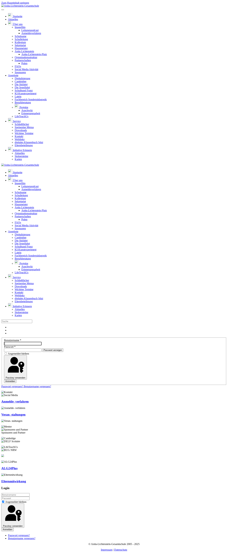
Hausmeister (21, 48)
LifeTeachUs (21, 116)
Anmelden (10, 381)
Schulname (20, 36)
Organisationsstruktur (26, 57)
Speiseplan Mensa (24, 127)
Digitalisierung (22, 78)
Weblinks (20, 139)
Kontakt (19, 136)
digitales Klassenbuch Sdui (29, 142)
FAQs (18, 66)
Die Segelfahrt (22, 87)
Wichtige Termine (24, 133)
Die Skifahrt (21, 84)
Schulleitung (21, 39)
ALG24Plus (9, 468)
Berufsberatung (23, 102)
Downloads (21, 130)
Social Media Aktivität (26, 69)
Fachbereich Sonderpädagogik (31, 99)
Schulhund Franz (24, 90)
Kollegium (20, 42)
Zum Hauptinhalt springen (15, 2)
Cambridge (20, 81)
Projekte (24, 107)
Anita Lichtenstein (24, 51)
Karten (18, 159)
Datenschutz (120, 549)
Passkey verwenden (15, 377)
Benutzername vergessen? (37, 386)
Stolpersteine (21, 156)
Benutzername (12, 340)
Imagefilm (20, 27)
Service (17, 121)
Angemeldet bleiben (18, 353)
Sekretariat (20, 45)
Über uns (18, 24)
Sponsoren (20, 72)
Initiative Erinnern (22, 150)
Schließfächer (22, 124)
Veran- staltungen (13, 414)
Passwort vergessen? (12, 386)
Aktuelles (13, 19)
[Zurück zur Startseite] (20, 5)
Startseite (17, 16)
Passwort (10, 346)
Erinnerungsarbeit (30, 113)
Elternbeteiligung (24, 145)
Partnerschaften (23, 60)
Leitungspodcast (30, 30)
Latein (18, 96)
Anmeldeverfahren (31, 33)
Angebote (13, 75)
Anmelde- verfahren (15, 401)
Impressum (106, 549)
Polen (24, 63)
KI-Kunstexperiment (25, 93)
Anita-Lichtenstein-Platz (34, 54)
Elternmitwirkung (13, 481)
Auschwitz (27, 110)
